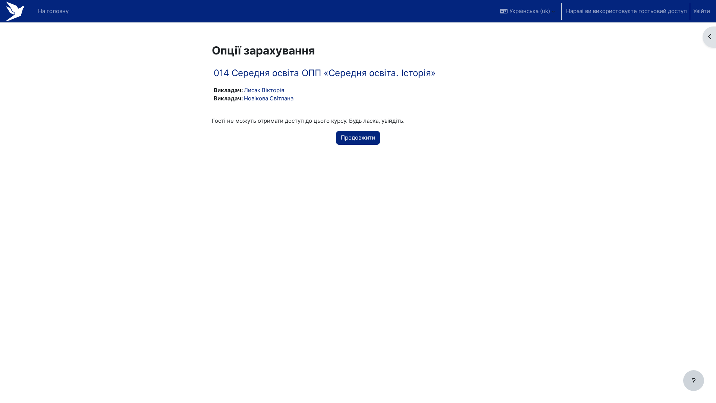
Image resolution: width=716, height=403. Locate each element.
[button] (527, 11)
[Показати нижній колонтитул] (693, 380)
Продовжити (358, 137)
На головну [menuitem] (53, 11)
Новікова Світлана (268, 98)
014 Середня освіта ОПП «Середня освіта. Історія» (325, 73)
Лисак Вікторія (264, 90)
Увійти (701, 11)
